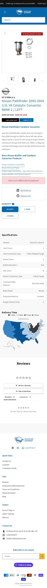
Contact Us (6, 461)
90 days (10, 209)
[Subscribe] (42, 556)
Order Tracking (8, 514)
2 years (10, 216)
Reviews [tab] (8, 397)
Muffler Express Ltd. (26, 583)
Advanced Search (9, 493)
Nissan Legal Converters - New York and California (22, 171)
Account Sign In (8, 510)
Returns (5, 517)
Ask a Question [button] (25, 391)
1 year (27, 209)
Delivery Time (25, 196)
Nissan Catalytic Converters (13, 164)
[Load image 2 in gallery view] (23, 79)
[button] (4, 12)
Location (5, 465)
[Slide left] (4, 80)
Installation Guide (9, 468)
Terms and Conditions (11, 489)
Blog (4, 496)
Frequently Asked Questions (13, 486)
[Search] (42, 19)
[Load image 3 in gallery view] (34, 79)
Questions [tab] (24, 397)
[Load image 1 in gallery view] (12, 79)
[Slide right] (42, 80)
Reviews (5, 482)
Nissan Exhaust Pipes (10, 168)
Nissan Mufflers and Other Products (16, 174)
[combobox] (23, 20)
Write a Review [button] (24, 385)
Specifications (25, 190)
